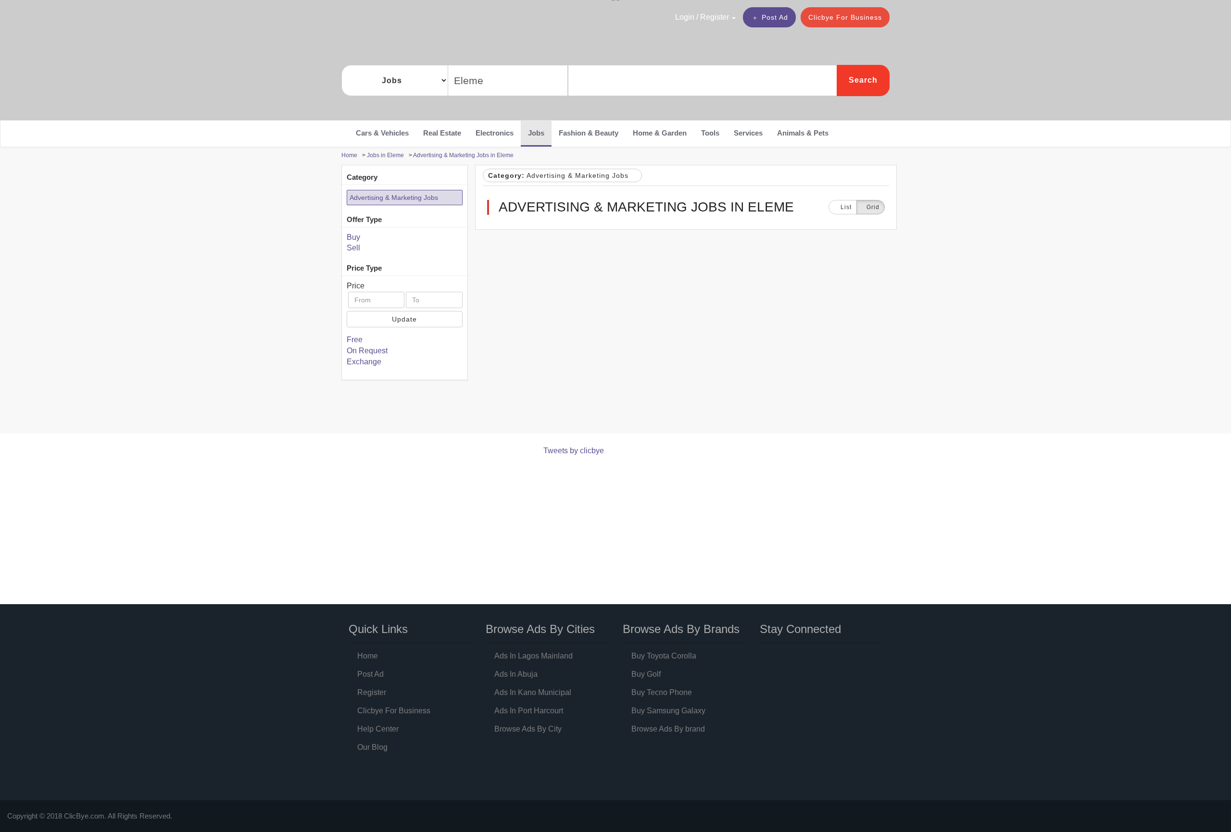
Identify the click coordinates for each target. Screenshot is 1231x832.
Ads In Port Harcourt (528, 711)
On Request (367, 351)
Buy (353, 237)
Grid (873, 207)
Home (367, 656)
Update (404, 319)
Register (371, 692)
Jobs (536, 133)
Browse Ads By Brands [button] (681, 628)
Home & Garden (660, 133)
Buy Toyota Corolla (663, 656)
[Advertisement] (516, 409)
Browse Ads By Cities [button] (540, 628)
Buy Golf (646, 674)
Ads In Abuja (516, 674)
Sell (353, 248)
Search (863, 80)
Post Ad (775, 17)
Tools (710, 133)
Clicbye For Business (845, 17)
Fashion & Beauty (588, 133)
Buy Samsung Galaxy (668, 711)
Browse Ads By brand (668, 729)
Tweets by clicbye (573, 451)
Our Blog (372, 747)
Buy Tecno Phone (661, 692)
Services (748, 133)
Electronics (495, 133)
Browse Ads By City (528, 729)
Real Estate (442, 133)
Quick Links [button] (378, 628)
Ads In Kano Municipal (532, 692)
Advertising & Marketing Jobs (394, 197)
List (845, 207)
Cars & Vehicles (382, 133)
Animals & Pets (803, 133)
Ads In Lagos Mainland (533, 656)
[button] (685, 16)
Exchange (364, 362)
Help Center (378, 729)
